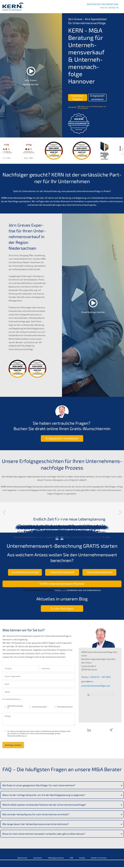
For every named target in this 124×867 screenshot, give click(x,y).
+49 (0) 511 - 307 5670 (100, 677)
